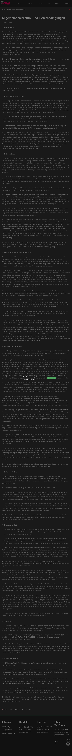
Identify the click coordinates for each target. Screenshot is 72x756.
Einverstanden (51, 378)
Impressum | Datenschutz (30, 379)
